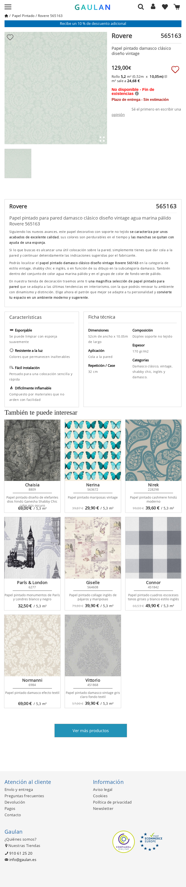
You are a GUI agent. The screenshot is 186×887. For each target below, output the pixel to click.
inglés (158, 371)
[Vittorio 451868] (93, 645)
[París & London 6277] (32, 548)
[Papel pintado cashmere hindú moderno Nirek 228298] (153, 450)
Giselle (93, 582)
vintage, (166, 366)
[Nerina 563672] (93, 450)
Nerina (93, 484)
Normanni (32, 680)
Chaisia (32, 484)
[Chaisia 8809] (32, 450)
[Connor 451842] (153, 548)
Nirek (153, 484)
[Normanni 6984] (32, 645)
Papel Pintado (23, 15)
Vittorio (93, 680)
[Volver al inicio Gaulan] (6, 15)
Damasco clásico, (146, 366)
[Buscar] (141, 6)
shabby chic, (142, 371)
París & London (32, 582)
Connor (153, 582)
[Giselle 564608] (93, 548)
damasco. (139, 377)
